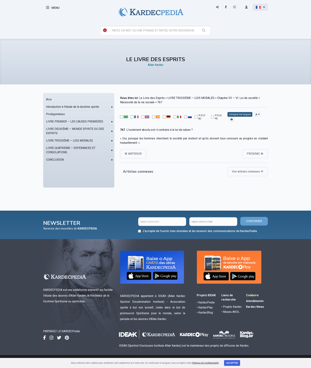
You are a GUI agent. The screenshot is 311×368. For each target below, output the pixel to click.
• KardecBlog (205, 312)
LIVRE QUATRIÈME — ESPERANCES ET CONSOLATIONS (70, 150)
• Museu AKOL (230, 312)
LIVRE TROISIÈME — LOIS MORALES (69, 140)
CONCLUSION (55, 159)
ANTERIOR (134, 153)
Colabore (252, 295)
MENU (55, 8)
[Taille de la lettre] (257, 114)
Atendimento (255, 301)
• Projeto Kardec (231, 306)
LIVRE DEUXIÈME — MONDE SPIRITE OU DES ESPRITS (75, 131)
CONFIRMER (254, 221)
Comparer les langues (240, 114)
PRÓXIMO (253, 153)
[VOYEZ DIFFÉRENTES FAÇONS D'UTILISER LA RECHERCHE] (105, 30)
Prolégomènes (55, 114)
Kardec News (255, 306)
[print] (231, 119)
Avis (49, 99)
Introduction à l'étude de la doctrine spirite (72, 106)
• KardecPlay (205, 307)
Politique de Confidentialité (205, 363)
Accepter (232, 363)
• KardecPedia (206, 302)
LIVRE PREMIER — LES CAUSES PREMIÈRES (74, 121)
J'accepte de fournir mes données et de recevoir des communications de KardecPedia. (200, 231)
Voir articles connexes (246, 171)
